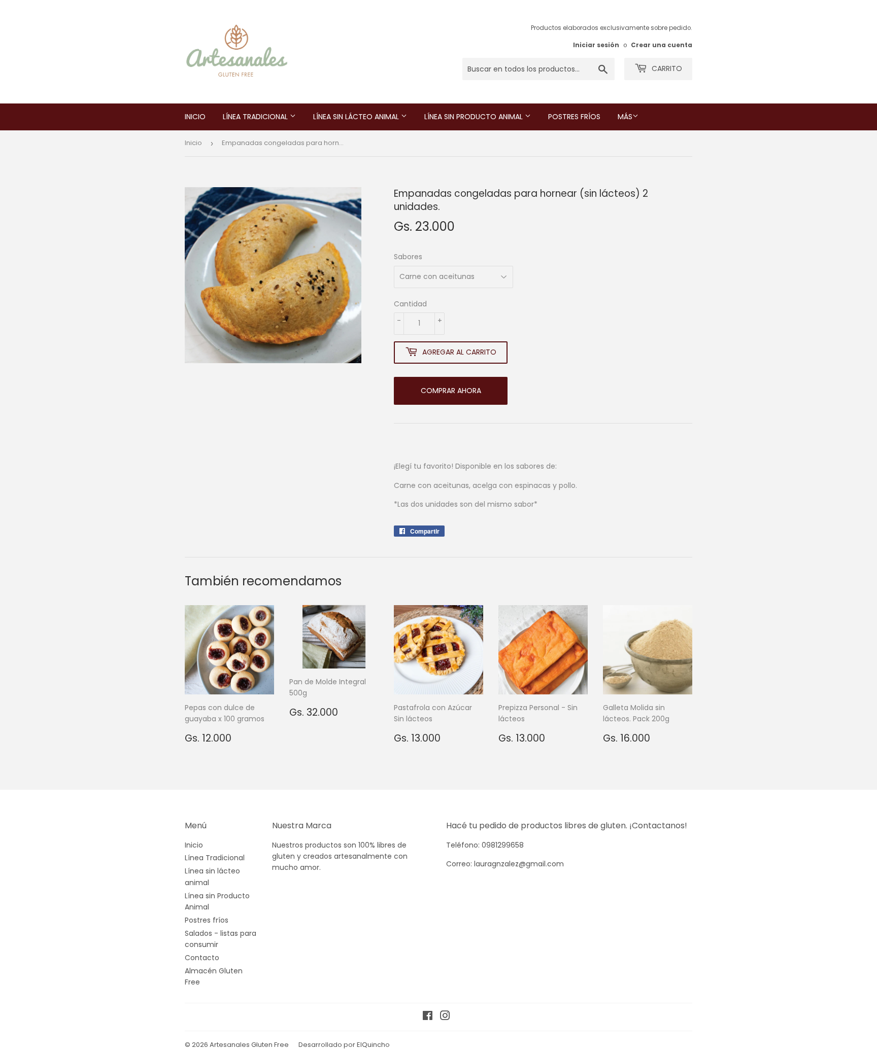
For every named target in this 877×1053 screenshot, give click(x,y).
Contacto (202, 958)
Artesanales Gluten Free (249, 1044)
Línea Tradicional (256, 117)
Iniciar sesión (596, 45)
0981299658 (503, 845)
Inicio (195, 117)
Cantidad (410, 304)
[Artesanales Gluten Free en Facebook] (427, 1017)
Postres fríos (574, 117)
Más (625, 117)
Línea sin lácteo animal (357, 117)
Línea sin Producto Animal (474, 117)
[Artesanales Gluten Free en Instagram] (445, 1017)
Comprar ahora (451, 390)
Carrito (666, 68)
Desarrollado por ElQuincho (344, 1044)
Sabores (408, 257)
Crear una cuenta (661, 45)
